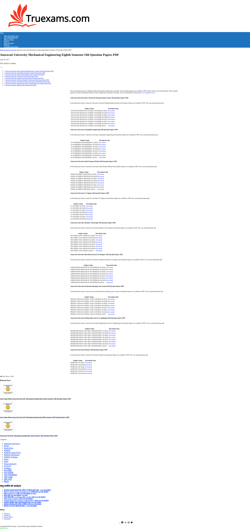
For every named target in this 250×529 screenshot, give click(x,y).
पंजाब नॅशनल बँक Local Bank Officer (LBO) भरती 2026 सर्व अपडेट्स (24, 497)
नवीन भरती (8, 479)
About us (7, 513)
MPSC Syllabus (9, 40)
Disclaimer (7, 519)
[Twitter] (131, 523)
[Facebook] (122, 523)
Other (6, 461)
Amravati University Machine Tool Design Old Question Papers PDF (24, 78)
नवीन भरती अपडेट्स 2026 (11, 36)
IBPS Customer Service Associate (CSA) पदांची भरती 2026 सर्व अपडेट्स (26, 492)
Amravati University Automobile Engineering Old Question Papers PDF (25, 73)
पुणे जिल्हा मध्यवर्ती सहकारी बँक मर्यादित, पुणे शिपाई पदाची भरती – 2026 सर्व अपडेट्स (27, 490)
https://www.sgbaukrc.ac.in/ (146, 93)
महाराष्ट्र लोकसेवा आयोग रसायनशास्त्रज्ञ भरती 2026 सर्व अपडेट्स (22, 502)
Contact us (7, 515)
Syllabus (7, 468)
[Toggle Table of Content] (1, 68)
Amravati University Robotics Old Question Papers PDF (20, 85)
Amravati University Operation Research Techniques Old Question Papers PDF (27, 80)
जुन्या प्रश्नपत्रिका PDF (11, 38)
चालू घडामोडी (8, 473)
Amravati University (10, 50)
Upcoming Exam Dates (11, 47)
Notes (6, 459)
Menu (2, 33)
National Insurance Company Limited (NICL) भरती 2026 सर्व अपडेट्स (26, 500)
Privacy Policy (8, 517)
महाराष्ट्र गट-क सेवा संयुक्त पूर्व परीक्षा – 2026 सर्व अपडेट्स (20, 506)
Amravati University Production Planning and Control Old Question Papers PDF (27, 81)
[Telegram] (125, 523)
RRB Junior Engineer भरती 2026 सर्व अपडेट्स (18, 499)
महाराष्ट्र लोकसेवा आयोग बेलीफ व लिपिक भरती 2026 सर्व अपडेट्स (22, 504)
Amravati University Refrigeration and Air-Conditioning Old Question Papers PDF (28, 83)
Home (2, 50)
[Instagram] (128, 523)
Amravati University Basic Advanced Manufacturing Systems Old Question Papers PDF (29, 71)
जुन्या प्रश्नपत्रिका (10, 475)
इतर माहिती (8, 470)
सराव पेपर (6, 45)
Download (111, 111)
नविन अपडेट (8, 477)
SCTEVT (7, 466)
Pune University (9, 43)
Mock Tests (8, 448)
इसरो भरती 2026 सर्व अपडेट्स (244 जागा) (16, 495)
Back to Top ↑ (4, 528)
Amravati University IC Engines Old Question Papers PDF (21, 76)
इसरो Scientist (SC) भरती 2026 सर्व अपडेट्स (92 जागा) (20, 493)
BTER (6, 446)
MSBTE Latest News (12, 452)
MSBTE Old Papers (12, 455)
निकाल (6, 481)
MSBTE (6, 41)
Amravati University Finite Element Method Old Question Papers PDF (24, 74)
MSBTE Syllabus (11, 457)
